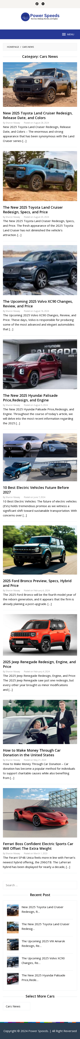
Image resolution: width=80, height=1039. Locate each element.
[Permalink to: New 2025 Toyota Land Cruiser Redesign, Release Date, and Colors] (40, 86)
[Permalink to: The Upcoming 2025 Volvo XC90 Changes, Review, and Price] (40, 272)
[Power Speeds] (40, 16)
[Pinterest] (37, 4)
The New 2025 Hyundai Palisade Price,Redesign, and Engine (30, 397)
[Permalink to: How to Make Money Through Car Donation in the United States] (40, 723)
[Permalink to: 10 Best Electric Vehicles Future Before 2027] (40, 459)
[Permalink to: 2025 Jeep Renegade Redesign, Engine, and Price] (40, 636)
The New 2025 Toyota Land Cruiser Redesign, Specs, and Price (33, 209)
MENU (70, 34)
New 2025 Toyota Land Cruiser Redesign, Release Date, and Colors (38, 115)
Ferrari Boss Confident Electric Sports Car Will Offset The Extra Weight (38, 846)
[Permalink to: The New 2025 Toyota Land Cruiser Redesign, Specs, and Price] (40, 178)
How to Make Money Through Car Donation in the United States (32, 752)
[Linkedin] (43, 4)
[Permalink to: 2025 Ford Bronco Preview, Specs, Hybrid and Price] (40, 551)
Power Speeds (38, 1031)
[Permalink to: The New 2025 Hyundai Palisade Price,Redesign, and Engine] (40, 366)
